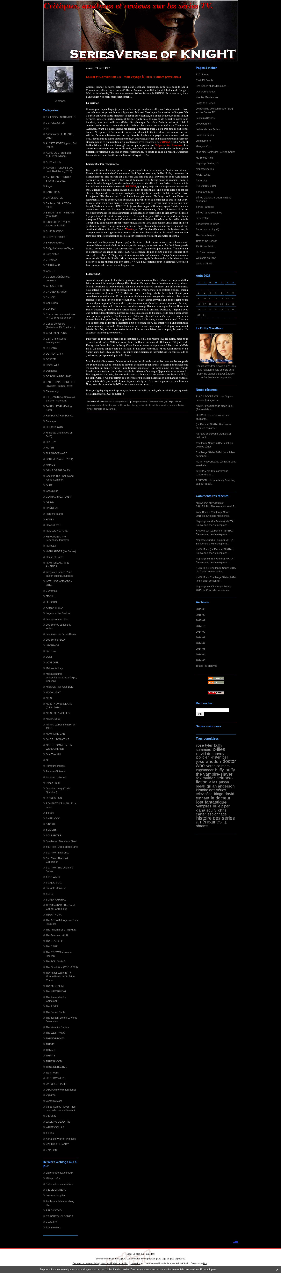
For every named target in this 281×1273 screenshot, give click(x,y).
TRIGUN (50, 1049)
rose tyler (204, 745)
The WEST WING (55, 1032)
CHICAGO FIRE (55, 286)
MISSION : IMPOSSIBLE (59, 686)
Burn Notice (52, 254)
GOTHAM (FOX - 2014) (59, 496)
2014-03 (200, 660)
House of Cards (54, 557)
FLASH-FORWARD (56, 453)
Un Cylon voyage (205, 252)
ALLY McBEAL (54, 162)
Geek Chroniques (206, 91)
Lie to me (51, 651)
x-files (219, 749)
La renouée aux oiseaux (59, 1172)
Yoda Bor (201, 512)
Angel (49, 186)
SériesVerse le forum (207, 224)
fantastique (216, 802)
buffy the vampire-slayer (215, 771)
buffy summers (209, 747)
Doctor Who (52, 365)
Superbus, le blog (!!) (207, 229)
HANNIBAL (52, 508)
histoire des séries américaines (215, 819)
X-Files (50, 1133)
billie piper (221, 806)
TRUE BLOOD (54, 1061)
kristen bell (219, 757)
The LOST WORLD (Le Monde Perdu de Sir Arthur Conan (60, 976)
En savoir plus (208, 1269)
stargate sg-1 (100, 409)
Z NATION (51, 1150)
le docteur (220, 798)
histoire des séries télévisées (211, 792)
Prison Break (53, 783)
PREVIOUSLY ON (206, 186)
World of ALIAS (204, 263)
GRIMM (50, 502)
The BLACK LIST (55, 941)
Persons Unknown (56, 777)
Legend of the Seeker (58, 613)
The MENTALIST (55, 986)
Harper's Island (54, 513)
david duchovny (210, 753)
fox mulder (205, 778)
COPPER (51, 308)
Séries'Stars (202, 218)
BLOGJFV (51, 1221)
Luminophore (203, 140)
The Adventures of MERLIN (61, 929)
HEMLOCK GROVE (57, 530)
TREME (50, 1044)
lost (199, 802)
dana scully (206, 810)
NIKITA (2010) (53, 718)
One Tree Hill (53, 754)
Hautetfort (149, 1254)
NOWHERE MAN (55, 733)
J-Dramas (51, 590)
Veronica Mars (54, 1101)
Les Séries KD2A (55, 639)
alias (213, 782)
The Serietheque (205, 235)
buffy (219, 770)
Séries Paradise (205, 206)
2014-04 (200, 654)
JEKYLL (50, 596)
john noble (118, 405)
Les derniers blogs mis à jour (110, 1258)
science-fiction (177, 405)
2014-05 (200, 648)
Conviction (52, 303)
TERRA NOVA (54, 914)
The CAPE (52, 946)
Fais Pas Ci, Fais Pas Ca (59, 415)
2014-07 (200, 643)
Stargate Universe (56, 888)
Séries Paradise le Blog (209, 212)
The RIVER (52, 1006)
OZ (47, 760)
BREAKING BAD (55, 242)
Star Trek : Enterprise (57, 852)
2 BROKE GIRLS (55, 122)
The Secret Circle (55, 1012)
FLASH (50, 447)
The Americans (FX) (57, 935)
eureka (111, 409)
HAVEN (50, 519)
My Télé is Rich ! (205, 157)
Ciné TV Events (204, 80)
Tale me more (53, 1227)
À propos (60, 101)
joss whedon (208, 761)
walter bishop (130, 405)
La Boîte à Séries (205, 103)
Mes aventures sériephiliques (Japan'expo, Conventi (61, 677)
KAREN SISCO (54, 607)
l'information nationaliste (59, 1184)
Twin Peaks (52, 1072)
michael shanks (104, 405)
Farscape (51, 421)
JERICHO (51, 602)
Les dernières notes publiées (141, 1258)
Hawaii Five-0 (53, 525)
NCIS (49, 698)
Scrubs (50, 812)
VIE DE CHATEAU (56, 1189)
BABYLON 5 (53, 192)
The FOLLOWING (55, 961)
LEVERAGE (52, 645)
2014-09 (200, 631)
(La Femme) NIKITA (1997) (60, 117)
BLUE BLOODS (54, 231)
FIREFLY (51, 442)
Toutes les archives (206, 665)
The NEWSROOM (56, 991)
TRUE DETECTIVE (56, 1066)
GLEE (49, 485)
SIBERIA (51, 824)
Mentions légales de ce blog (114, 1263)
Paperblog (202, 180)
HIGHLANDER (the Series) (61, 551)
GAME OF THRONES (58, 470)
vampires (203, 806)
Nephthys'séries (205, 169)
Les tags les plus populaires (171, 1258)
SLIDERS (51, 829)
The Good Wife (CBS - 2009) (62, 967)
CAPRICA (51, 259)
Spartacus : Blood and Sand (61, 841)
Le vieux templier (55, 1195)
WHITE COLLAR (55, 1127)
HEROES (51, 545)
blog (205, 1263)
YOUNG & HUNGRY (57, 1144)
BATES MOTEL (54, 197)
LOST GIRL (52, 662)
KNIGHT (200, 530)
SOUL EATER (53, 835)
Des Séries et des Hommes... (212, 86)
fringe (218, 794)
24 (47, 128)
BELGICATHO (54, 1210)
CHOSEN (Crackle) (56, 291)
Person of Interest (55, 771)
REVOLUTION (54, 798)
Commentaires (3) (158, 401)
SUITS (49, 893)
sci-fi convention (160, 405)
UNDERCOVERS (55, 1078)
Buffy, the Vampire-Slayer (60, 248)
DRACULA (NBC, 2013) (59, 376)
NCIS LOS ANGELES (58, 713)
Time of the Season (206, 241)
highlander (205, 770)
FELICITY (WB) (54, 427)
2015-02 (200, 614)
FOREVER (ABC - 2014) (59, 459)
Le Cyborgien (203, 123)
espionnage (217, 814)
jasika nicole (145, 405)
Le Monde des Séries (208, 129)
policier (202, 757)
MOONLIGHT (53, 692)
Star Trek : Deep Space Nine (62, 846)
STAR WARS (53, 876)
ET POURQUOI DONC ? (59, 1216)
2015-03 (200, 609)
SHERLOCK (53, 818)
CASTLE (51, 271)
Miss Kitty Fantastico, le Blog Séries (215, 152)
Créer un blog (133, 1254)
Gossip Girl (52, 491)
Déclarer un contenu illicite (86, 1263)
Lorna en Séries (205, 135)
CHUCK (50, 297)
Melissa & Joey (54, 668)
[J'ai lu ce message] (277, 1269)
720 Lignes (202, 74)
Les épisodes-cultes (57, 619)
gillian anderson (221, 786)
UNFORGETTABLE (56, 1084)
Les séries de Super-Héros (61, 634)
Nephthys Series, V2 (207, 163)
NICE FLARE (203, 174)
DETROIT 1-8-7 (54, 353)
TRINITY (50, 1055)
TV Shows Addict (205, 246)
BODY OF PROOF (56, 237)
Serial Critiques (204, 191)
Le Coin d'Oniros (205, 118)
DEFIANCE (52, 348)
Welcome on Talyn (206, 258)
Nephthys (201, 521)
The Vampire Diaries (57, 1027)
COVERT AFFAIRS (56, 333)
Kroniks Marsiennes (207, 97)
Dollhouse (51, 370)
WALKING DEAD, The (58, 1121)
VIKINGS (51, 1116)
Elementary (52, 391)
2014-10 (200, 626)
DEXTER (51, 359)
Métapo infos (53, 1178)
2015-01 (200, 620)
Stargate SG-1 (54, 882)
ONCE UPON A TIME (57, 739)
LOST (49, 656)
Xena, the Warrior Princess (61, 1138)
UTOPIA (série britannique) (61, 1089)
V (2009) (51, 1095)
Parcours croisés (55, 765)
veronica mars (218, 766)
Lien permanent (139, 401)
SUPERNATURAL (56, 899)
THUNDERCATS (55, 1038)
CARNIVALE (53, 265)
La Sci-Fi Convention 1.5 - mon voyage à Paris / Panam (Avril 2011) (133, 76)
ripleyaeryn (202, 503)
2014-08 (200, 637)
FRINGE (50, 464)
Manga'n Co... (203, 146)
